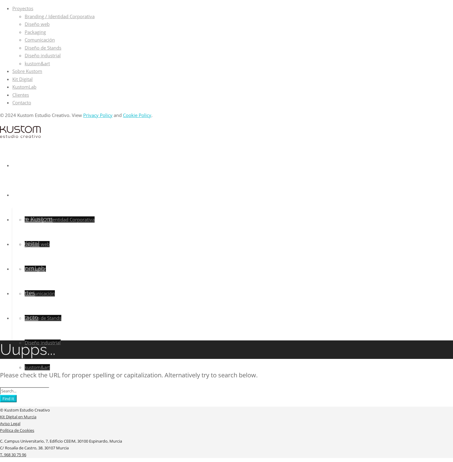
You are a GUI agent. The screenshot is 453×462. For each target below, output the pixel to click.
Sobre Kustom (27, 71)
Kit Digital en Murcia (18, 417)
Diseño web (37, 24)
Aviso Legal (10, 423)
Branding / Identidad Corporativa (60, 16)
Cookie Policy (137, 115)
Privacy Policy (97, 115)
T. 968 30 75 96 (13, 454)
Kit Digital (22, 79)
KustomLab (24, 87)
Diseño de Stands (43, 48)
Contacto (21, 102)
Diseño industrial (43, 55)
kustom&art (37, 63)
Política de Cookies (17, 430)
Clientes (20, 95)
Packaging (35, 32)
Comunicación (40, 40)
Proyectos (22, 8)
